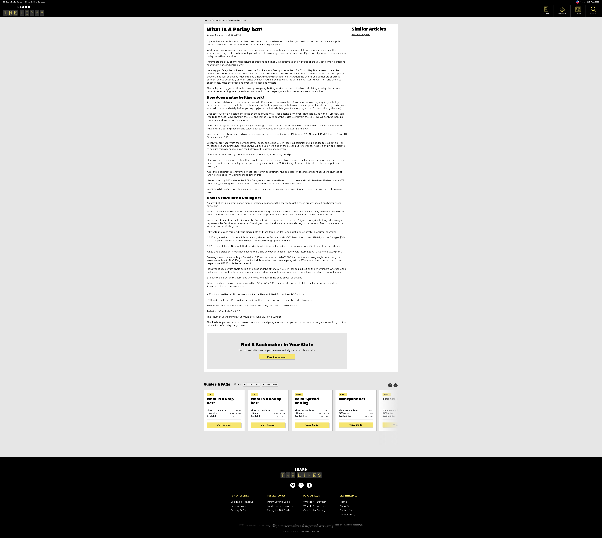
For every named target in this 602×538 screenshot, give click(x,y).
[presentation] (390, 385)
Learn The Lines (216, 35)
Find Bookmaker (276, 357)
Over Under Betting (314, 510)
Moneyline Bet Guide (278, 510)
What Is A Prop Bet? (361, 34)
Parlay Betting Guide (278, 502)
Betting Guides (218, 20)
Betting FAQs (238, 510)
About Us (345, 506)
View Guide (268, 425)
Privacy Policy (347, 514)
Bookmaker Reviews (241, 502)
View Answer (224, 425)
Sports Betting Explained (280, 506)
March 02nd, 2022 (233, 35)
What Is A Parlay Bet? (315, 502)
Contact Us (346, 510)
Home (206, 20)
